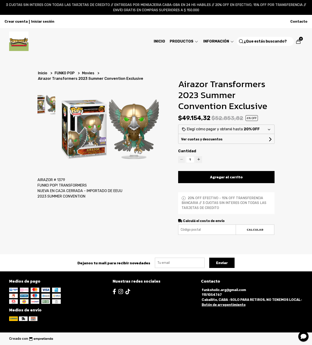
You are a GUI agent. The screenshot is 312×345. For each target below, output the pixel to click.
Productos (182, 41)
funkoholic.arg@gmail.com (224, 290)
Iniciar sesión (42, 21)
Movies (88, 73)
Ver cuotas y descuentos (201, 139)
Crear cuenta (16, 21)
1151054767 (212, 295)
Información (216, 41)
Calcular (255, 229)
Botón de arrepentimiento (224, 305)
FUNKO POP (65, 73)
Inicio (159, 41)
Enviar (222, 262)
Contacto (298, 21)
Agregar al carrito (226, 177)
